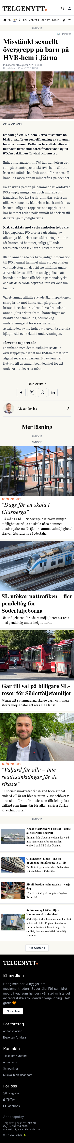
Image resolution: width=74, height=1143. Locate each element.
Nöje (55, 20)
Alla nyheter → (37, 947)
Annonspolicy (13, 1117)
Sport (45, 20)
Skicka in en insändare (18, 1075)
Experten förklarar (15, 1037)
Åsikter (34, 20)
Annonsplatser (12, 1031)
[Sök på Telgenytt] (63, 8)
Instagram (12, 1093)
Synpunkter (10, 1068)
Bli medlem (13, 1011)
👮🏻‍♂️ (20, 20)
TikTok (10, 1099)
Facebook (13, 1106)
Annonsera (10, 1062)
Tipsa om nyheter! (15, 1055)
